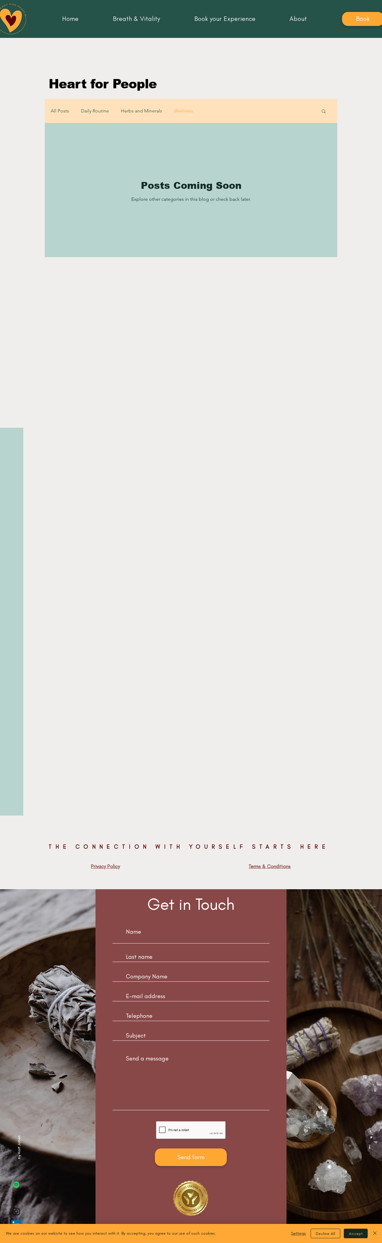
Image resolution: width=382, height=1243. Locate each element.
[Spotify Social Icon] (16, 1185)
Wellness (183, 111)
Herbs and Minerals (141, 111)
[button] (323, 112)
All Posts (60, 111)
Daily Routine (95, 111)
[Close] (374, 1233)
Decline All (325, 1233)
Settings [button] (298, 1233)
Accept (356, 1233)
